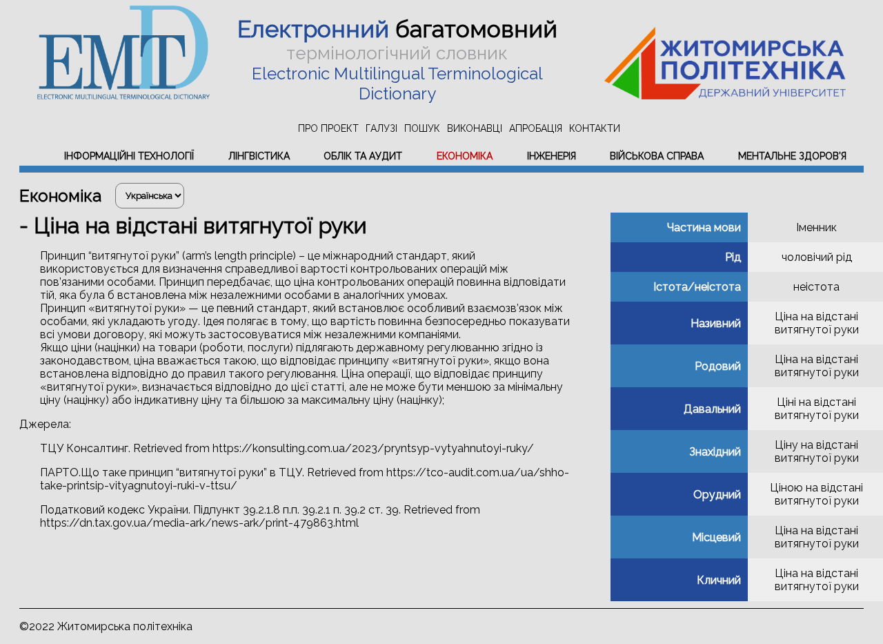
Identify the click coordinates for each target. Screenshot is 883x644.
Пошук (422, 128)
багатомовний (397, 29)
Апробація (535, 128)
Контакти (594, 128)
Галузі (381, 128)
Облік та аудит (363, 156)
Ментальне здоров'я (792, 156)
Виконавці (474, 128)
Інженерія (551, 156)
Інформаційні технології (129, 156)
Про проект (328, 128)
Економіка (465, 156)
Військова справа (657, 156)
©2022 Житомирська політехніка (105, 626)
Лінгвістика (259, 156)
